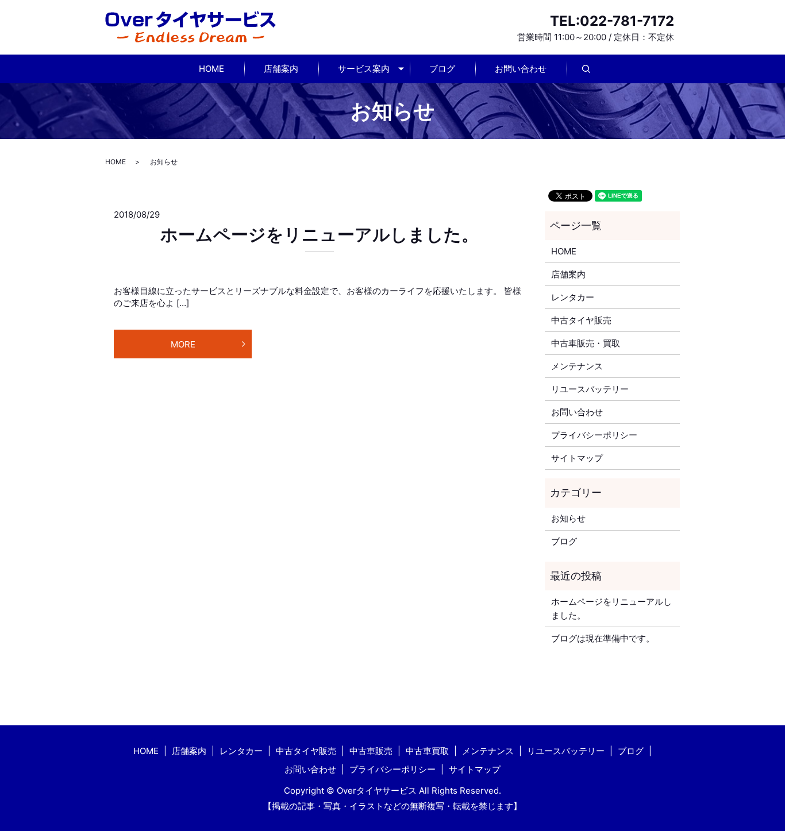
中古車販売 (370, 750)
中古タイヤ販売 (581, 320)
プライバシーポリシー (594, 435)
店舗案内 (281, 68)
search (596, 69)
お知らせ (568, 518)
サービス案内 (364, 68)
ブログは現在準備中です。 (603, 638)
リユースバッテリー (590, 389)
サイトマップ (577, 458)
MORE (183, 344)
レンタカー (572, 297)
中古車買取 (427, 750)
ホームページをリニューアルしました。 (319, 234)
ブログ (442, 68)
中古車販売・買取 (585, 343)
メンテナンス (577, 366)
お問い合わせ (521, 68)
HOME (211, 68)
